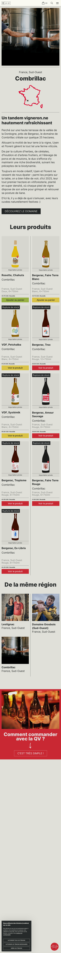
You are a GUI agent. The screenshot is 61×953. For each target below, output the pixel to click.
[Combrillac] (15, 650)
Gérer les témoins (16, 948)
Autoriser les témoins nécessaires (16, 944)
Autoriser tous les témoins (16, 940)
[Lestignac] (15, 607)
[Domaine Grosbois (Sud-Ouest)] (45, 607)
